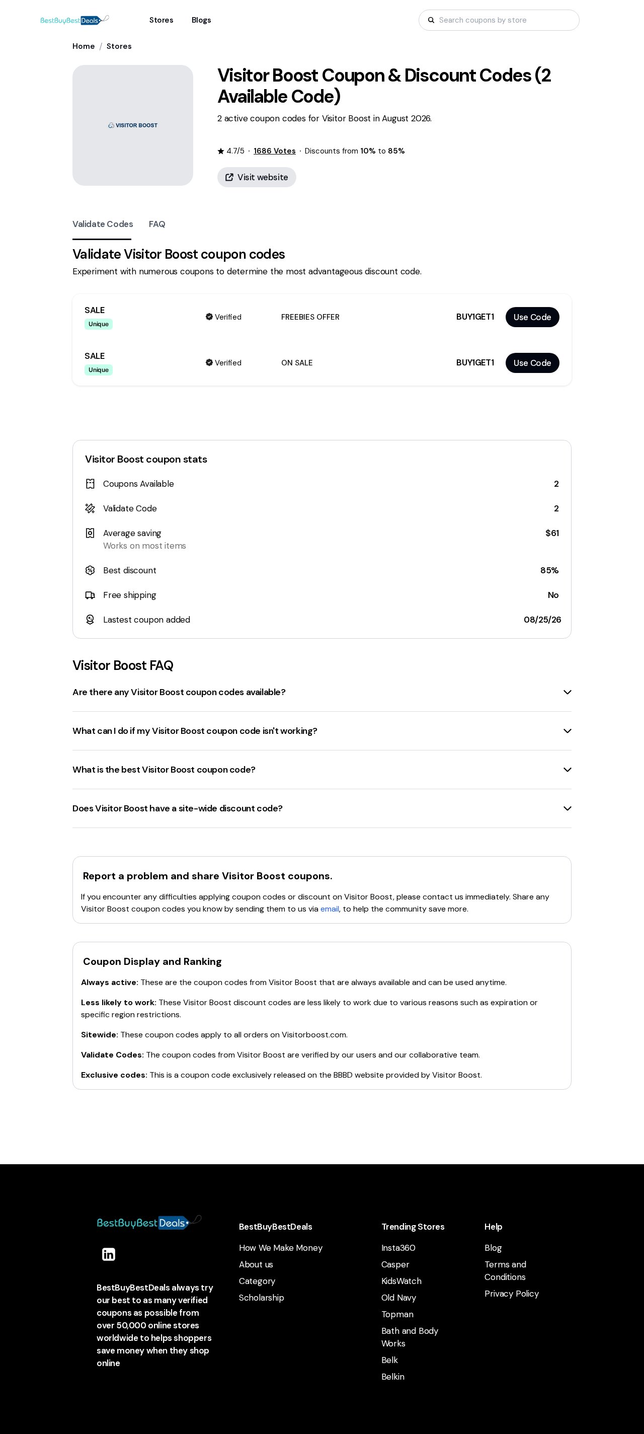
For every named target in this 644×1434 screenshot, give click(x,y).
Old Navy (398, 1297)
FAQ (157, 224)
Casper (395, 1264)
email (329, 908)
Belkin (393, 1376)
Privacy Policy (511, 1293)
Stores (119, 46)
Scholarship (261, 1297)
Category (257, 1281)
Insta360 (398, 1247)
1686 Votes (275, 151)
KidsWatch (401, 1281)
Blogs (201, 20)
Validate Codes (102, 224)
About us (256, 1264)
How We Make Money (281, 1247)
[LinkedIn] (109, 1254)
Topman (397, 1314)
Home (83, 46)
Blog (493, 1247)
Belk (389, 1360)
